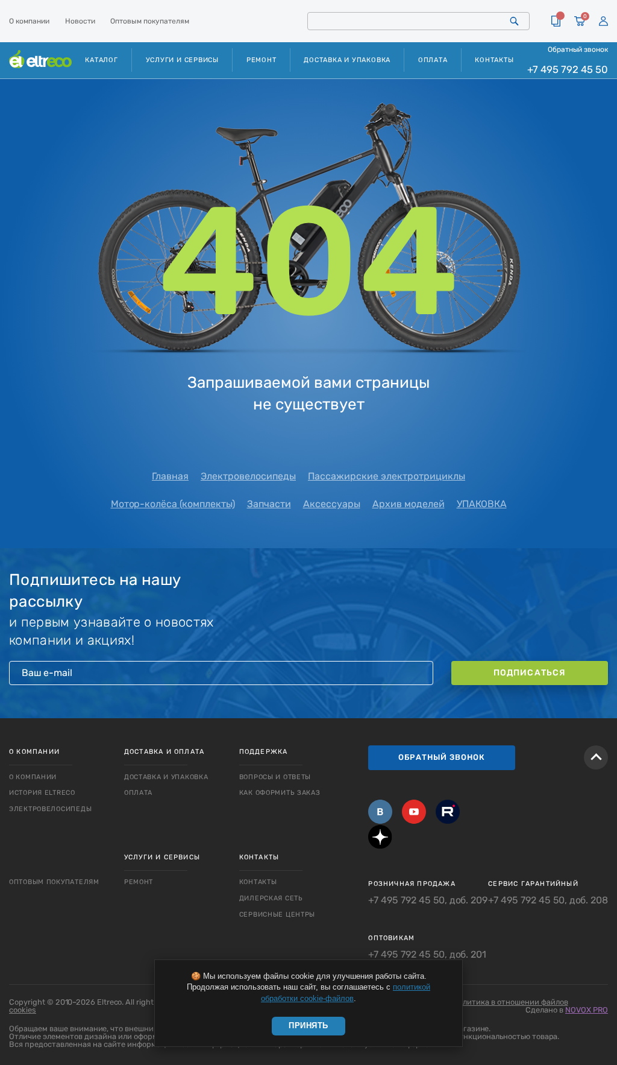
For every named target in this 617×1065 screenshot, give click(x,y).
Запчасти (269, 504)
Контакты (494, 60)
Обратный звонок (578, 49)
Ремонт (261, 60)
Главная (170, 476)
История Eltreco (42, 793)
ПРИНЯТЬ (308, 1025)
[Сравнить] (555, 21)
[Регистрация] (603, 21)
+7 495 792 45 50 (567, 69)
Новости (80, 21)
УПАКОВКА (482, 504)
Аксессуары (331, 504)
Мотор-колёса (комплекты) (173, 504)
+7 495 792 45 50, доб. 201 (427, 954)
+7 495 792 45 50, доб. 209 (427, 900)
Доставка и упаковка (347, 60)
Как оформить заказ (280, 793)
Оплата (433, 60)
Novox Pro (586, 1009)
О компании (29, 21)
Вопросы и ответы (275, 777)
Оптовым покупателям (149, 21)
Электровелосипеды (248, 476)
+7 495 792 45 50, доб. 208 (548, 900)
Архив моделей (408, 504)
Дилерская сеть (271, 898)
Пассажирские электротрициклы (386, 476)
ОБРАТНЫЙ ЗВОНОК (441, 757)
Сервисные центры (277, 914)
